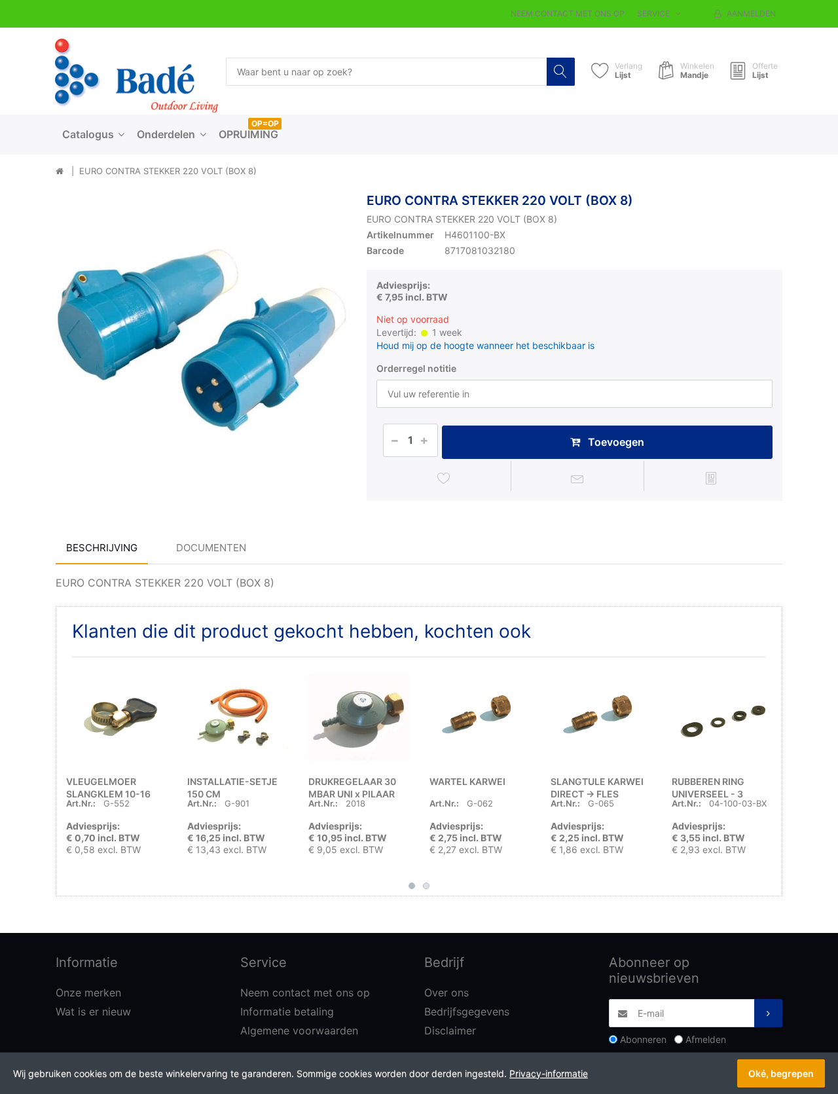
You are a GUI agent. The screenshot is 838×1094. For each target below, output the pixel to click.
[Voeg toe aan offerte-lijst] (710, 478)
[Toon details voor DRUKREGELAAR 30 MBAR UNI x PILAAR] (358, 717)
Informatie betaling (287, 1011)
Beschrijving (101, 547)
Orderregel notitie (416, 368)
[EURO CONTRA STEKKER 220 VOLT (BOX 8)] (201, 338)
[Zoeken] (561, 72)
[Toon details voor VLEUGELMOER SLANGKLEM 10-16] (116, 717)
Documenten (211, 547)
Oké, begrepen (781, 1073)
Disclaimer (450, 1030)
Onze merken (88, 992)
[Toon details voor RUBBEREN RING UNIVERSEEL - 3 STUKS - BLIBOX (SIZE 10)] (722, 717)
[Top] (60, 171)
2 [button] (426, 886)
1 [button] (412, 886)
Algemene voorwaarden (299, 1030)
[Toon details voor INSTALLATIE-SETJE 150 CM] (237, 717)
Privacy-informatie (548, 1073)
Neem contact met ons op (568, 13)
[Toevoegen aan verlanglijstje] (444, 478)
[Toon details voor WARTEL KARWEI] (479, 717)
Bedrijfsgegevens (466, 1011)
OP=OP (265, 123)
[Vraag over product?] (578, 478)
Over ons (446, 992)
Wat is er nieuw (93, 1011)
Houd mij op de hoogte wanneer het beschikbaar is (485, 345)
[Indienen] (768, 1013)
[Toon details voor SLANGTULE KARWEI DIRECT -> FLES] (601, 717)
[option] (201, 338)
